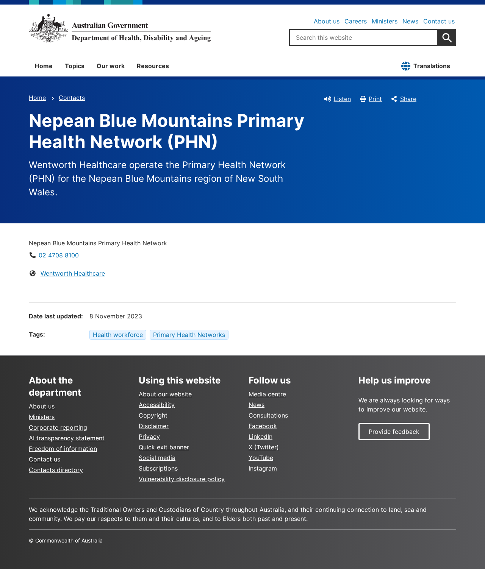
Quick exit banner (164, 447)
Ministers (384, 21)
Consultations (268, 415)
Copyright (153, 415)
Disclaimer (154, 426)
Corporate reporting (58, 427)
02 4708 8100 (59, 255)
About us (327, 21)
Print (375, 99)
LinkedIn (260, 436)
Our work (111, 66)
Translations (431, 66)
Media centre (267, 394)
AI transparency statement (67, 438)
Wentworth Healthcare (73, 273)
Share (408, 99)
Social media (157, 457)
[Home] (120, 28)
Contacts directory (56, 470)
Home (44, 66)
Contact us (439, 21)
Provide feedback (394, 431)
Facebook (263, 426)
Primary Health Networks (189, 334)
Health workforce (118, 334)
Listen (342, 99)
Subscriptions (158, 468)
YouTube (261, 457)
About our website (165, 394)
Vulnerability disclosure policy (182, 479)
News (410, 21)
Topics (74, 66)
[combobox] (363, 37)
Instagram (263, 468)
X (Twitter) (264, 447)
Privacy (149, 436)
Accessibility (157, 404)
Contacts (72, 97)
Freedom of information (63, 448)
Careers (355, 21)
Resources (153, 66)
